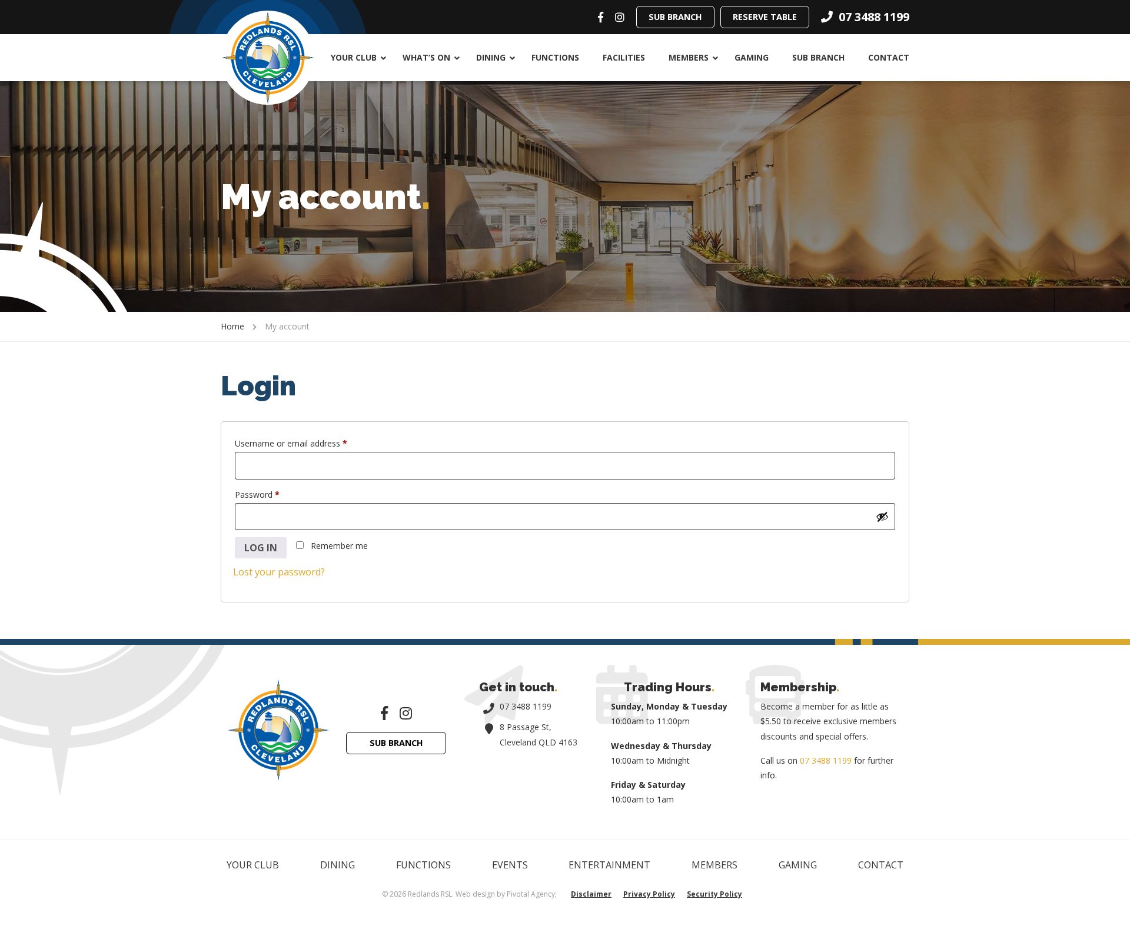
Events (510, 864)
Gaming (751, 57)
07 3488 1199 (525, 706)
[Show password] (882, 516)
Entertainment (609, 864)
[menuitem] (355, 57)
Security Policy (714, 894)
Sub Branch (675, 16)
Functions (555, 57)
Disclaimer (591, 894)
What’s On (426, 57)
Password (274, 494)
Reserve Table (765, 16)
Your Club (354, 57)
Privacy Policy (649, 894)
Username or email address (307, 443)
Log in (260, 547)
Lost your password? (279, 571)
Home (232, 326)
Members (689, 57)
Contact (888, 57)
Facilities (624, 57)
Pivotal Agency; (532, 894)
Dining (491, 57)
